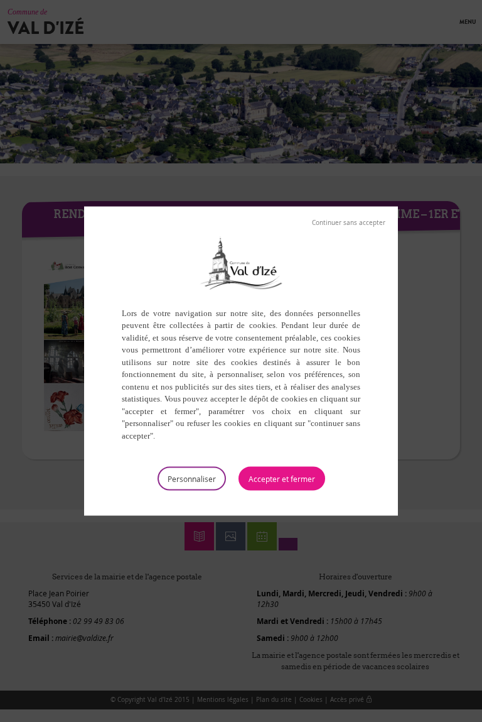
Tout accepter (281, 479)
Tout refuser (348, 222)
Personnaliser (192, 479)
